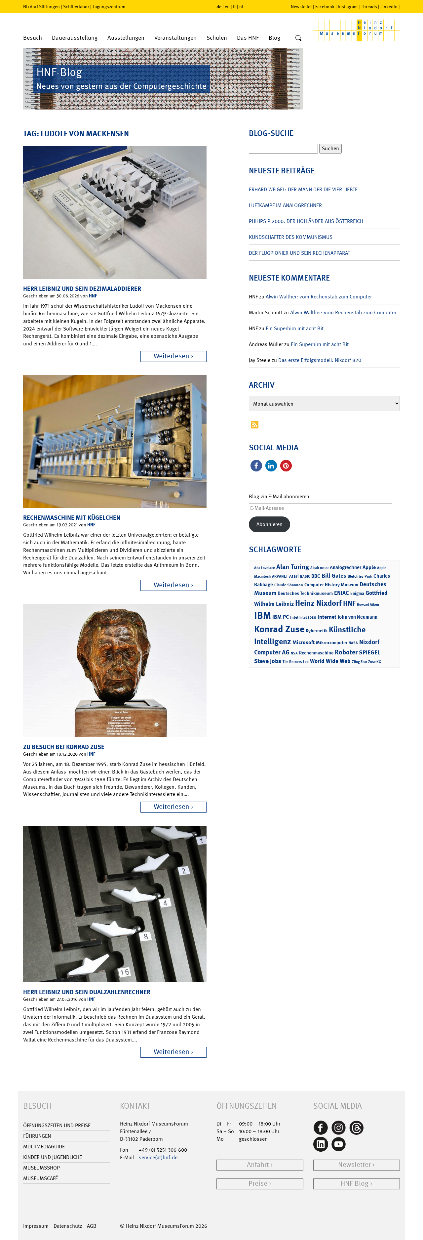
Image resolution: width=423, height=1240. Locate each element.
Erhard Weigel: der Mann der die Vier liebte (303, 189)
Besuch (32, 38)
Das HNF (248, 38)
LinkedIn (389, 7)
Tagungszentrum (109, 7)
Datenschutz (68, 1225)
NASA (353, 643)
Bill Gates (334, 576)
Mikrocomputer (331, 642)
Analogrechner (345, 567)
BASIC (305, 576)
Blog (274, 38)
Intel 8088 (307, 617)
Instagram (348, 7)
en (227, 7)
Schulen (217, 38)
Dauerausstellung (74, 38)
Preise (258, 1183)
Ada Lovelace (264, 567)
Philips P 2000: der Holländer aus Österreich (306, 221)
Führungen (37, 1135)
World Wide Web (330, 661)
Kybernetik (316, 630)
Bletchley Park (360, 576)
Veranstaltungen (175, 38)
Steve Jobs (267, 661)
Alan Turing (292, 566)
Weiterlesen (171, 356)
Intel (294, 617)
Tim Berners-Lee (296, 661)
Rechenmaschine (316, 652)
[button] (256, 465)
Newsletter (301, 7)
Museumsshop (41, 1167)
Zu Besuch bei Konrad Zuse (63, 747)
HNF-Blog (354, 1183)
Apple (369, 567)
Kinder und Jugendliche (52, 1157)
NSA (294, 653)
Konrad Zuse (279, 629)
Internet (327, 616)
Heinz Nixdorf (318, 603)
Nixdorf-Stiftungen (41, 7)
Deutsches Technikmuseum (305, 593)
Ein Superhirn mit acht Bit (295, 328)
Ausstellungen (125, 38)
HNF (93, 295)
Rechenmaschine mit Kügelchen (71, 517)
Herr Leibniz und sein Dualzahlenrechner (86, 992)
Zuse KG (374, 661)
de (218, 6)
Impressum (36, 1225)
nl (241, 7)
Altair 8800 (319, 567)
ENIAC (341, 593)
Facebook (324, 7)
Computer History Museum (331, 584)
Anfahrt (258, 1164)
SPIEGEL (369, 652)
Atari (294, 576)
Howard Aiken (368, 604)
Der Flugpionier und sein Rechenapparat (299, 252)
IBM (262, 615)
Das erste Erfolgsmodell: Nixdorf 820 (319, 360)
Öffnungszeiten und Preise (57, 1125)
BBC (315, 576)
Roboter (346, 652)
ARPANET (280, 576)
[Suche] (298, 38)
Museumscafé (40, 1178)
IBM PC (280, 616)
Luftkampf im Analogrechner (285, 205)
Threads (369, 7)
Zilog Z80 (359, 661)
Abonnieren (269, 524)
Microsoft (303, 642)
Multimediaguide (44, 1146)
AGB (91, 1225)
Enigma (357, 593)
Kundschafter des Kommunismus (290, 237)
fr (234, 7)
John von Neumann (357, 617)
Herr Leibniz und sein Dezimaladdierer (82, 289)
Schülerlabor (76, 7)
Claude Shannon (288, 585)
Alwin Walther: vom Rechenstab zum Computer (319, 296)
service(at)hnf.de (158, 1157)
